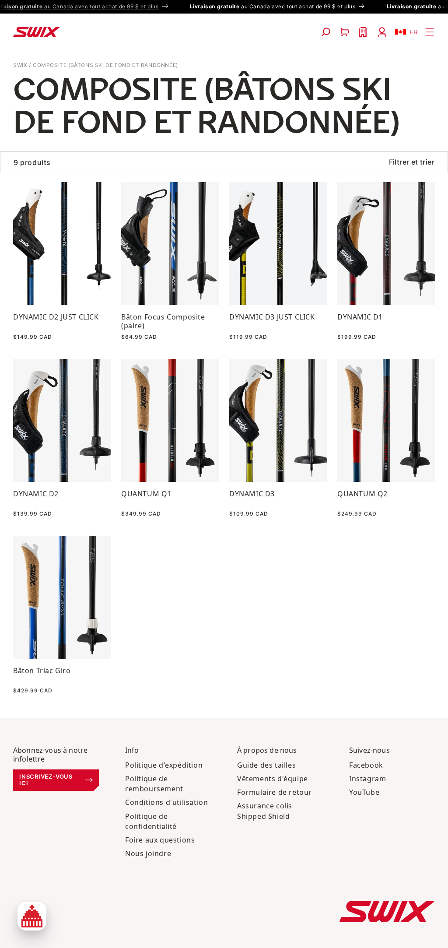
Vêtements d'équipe (272, 778)
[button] (326, 32)
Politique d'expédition (164, 765)
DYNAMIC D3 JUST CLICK (272, 316)
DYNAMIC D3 (252, 493)
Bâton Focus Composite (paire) (163, 321)
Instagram (367, 778)
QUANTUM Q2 (362, 493)
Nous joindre (148, 853)
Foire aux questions (160, 840)
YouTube (364, 792)
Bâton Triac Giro (42, 670)
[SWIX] (387, 911)
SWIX (20, 65)
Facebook (366, 765)
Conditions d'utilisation (166, 802)
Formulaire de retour (274, 792)
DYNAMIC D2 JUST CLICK (56, 316)
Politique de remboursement (154, 784)
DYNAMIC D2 (36, 493)
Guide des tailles (266, 765)
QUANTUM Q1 (146, 493)
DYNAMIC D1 (360, 316)
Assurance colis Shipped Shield (264, 811)
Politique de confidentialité (151, 821)
